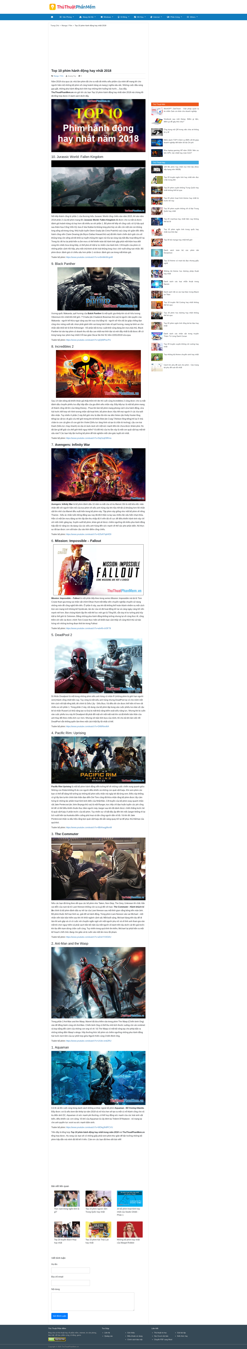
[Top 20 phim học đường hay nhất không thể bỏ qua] (157, 315)
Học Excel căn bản (161, 1336)
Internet (156, 17)
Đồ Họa (140, 17)
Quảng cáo (108, 1336)
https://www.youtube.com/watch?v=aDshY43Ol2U (88, 937)
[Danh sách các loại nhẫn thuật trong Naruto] (157, 284)
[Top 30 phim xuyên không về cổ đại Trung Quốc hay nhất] (157, 211)
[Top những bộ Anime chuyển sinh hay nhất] (157, 357)
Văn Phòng (67, 17)
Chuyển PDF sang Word (163, 1340)
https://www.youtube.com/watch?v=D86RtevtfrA (87, 726)
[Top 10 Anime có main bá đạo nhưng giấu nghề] (157, 263)
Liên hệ (107, 1333)
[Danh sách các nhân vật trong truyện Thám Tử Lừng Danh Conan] (157, 336)
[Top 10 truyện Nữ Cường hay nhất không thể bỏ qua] (157, 305)
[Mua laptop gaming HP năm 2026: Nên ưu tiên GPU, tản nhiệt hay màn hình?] (157, 153)
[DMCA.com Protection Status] (57, 1339)
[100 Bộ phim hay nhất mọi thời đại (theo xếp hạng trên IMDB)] (157, 169)
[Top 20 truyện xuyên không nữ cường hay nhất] (157, 346)
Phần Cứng (175, 17)
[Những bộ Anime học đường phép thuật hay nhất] (157, 273)
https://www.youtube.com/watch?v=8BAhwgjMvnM (89, 827)
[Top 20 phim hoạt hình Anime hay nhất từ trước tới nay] (157, 200)
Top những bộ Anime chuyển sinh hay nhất (181, 354)
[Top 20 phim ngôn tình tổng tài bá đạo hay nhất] (157, 326)
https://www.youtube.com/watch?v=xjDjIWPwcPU (88, 340)
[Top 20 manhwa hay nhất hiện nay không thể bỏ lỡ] (157, 221)
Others (192, 17)
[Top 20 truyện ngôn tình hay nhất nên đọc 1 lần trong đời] (157, 180)
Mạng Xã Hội (88, 17)
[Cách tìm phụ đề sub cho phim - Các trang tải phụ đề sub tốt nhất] (157, 367)
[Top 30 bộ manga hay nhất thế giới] (157, 242)
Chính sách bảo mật (134, 1340)
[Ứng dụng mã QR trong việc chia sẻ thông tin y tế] (157, 132)
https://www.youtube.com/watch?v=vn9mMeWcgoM (89, 257)
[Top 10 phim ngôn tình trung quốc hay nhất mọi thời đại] (157, 232)
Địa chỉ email (57, 1277)
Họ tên (54, 1264)
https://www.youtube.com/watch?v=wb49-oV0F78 (88, 628)
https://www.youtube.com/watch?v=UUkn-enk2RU (88, 1041)
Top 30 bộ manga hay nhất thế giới (178, 240)
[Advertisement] (152, 6)
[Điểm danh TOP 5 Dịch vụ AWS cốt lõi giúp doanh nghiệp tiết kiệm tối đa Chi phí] (157, 142)
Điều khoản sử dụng (134, 1336)
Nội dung (55, 1289)
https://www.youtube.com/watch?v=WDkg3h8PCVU (89, 1127)
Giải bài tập (181, 1333)
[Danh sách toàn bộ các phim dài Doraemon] (157, 253)
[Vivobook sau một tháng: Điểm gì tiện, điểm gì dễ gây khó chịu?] (157, 121)
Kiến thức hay (182, 1336)
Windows (107, 17)
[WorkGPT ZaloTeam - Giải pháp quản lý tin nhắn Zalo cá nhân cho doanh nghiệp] (157, 111)
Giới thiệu (131, 1333)
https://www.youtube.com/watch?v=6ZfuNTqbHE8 (88, 534)
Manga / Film (58, 76)
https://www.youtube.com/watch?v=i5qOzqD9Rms (88, 438)
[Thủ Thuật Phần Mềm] (73, 6)
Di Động (124, 17)
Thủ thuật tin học (160, 1333)
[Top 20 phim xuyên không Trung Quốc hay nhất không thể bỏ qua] (157, 190)
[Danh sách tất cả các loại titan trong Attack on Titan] (157, 294)
